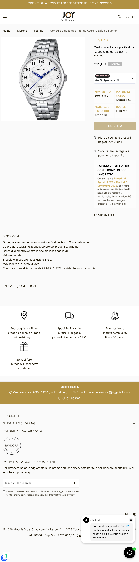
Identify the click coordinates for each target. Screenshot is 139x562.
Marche (22, 30)
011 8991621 (74, 398)
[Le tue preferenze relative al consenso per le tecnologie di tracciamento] (6, 555)
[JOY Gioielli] (68, 16)
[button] (133, 16)
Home (6, 30)
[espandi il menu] (5, 16)
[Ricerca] (119, 16)
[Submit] (74, 483)
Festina (38, 30)
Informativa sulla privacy (62, 494)
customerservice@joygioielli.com (108, 392)
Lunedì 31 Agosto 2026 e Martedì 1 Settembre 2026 (112, 182)
